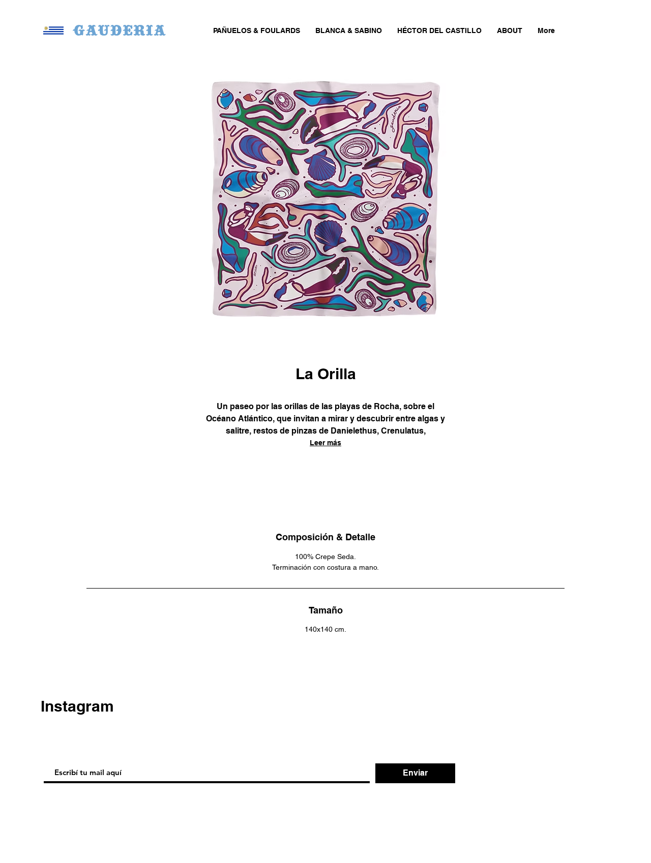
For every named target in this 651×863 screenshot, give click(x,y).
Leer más (325, 443)
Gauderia (119, 30)
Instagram (77, 706)
